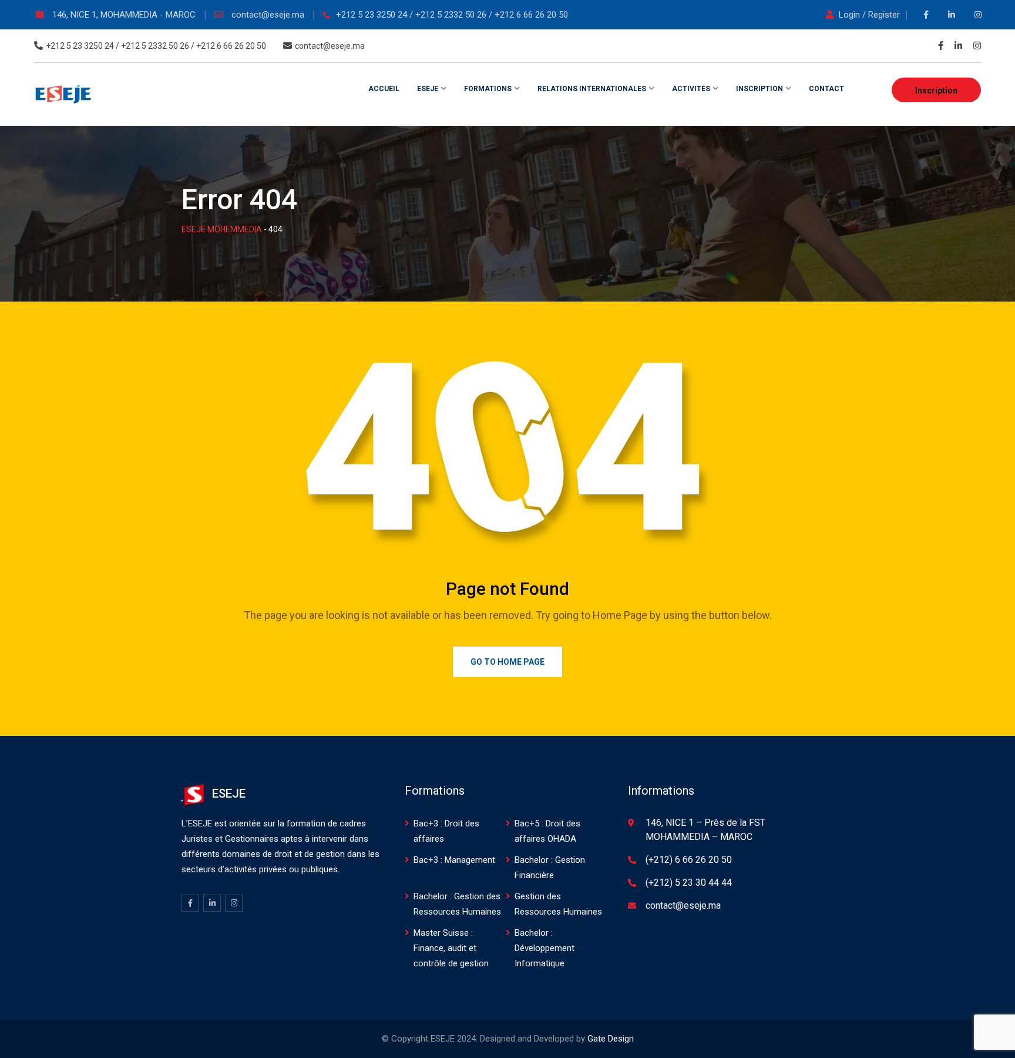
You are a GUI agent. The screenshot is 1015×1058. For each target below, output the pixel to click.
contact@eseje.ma (269, 14)
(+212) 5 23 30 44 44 (689, 882)
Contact (826, 89)
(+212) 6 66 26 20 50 (689, 859)
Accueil (383, 89)
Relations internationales (591, 89)
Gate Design (610, 1038)
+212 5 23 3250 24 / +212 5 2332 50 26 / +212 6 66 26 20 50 (452, 14)
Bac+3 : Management (454, 860)
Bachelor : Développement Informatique (544, 948)
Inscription (936, 90)
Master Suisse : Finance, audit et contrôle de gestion (451, 948)
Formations (488, 89)
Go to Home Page (507, 662)
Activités (691, 89)
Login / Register (869, 14)
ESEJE (427, 89)
